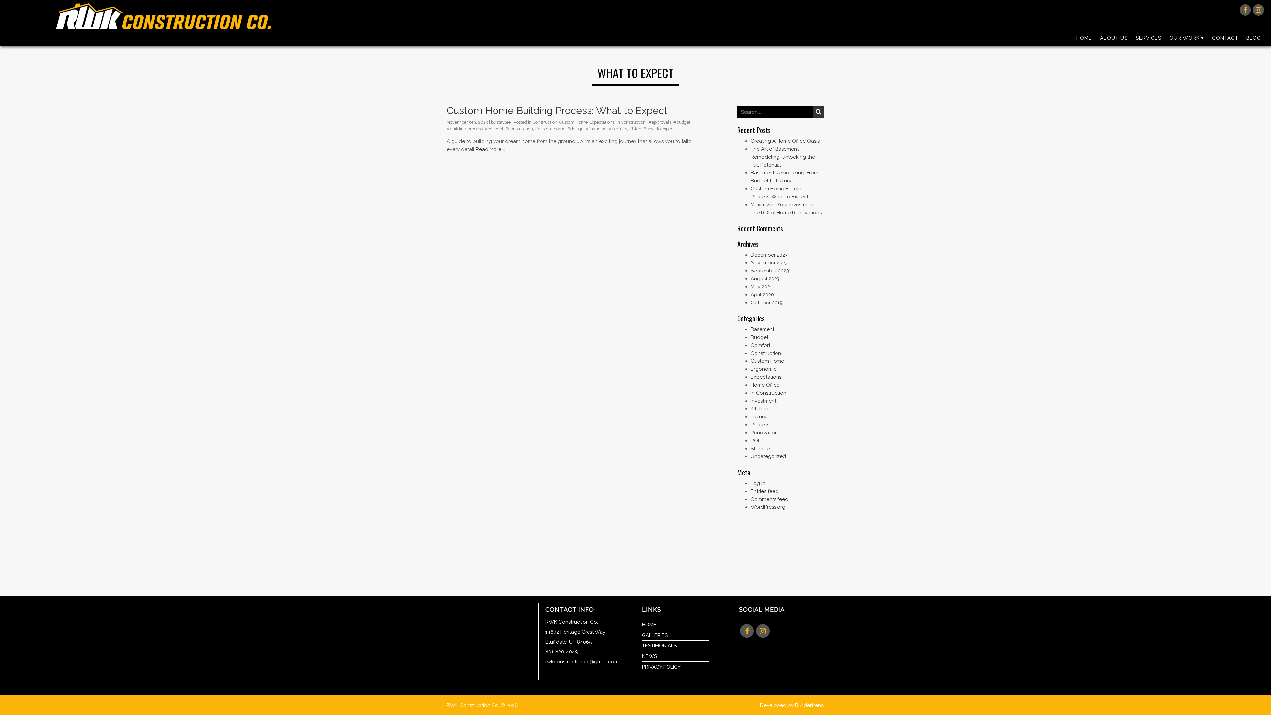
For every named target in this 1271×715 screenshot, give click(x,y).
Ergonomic (764, 369)
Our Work (1184, 38)
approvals (661, 122)
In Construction (631, 122)
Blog (1253, 38)
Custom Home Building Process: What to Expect (557, 110)
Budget (759, 337)
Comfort (760, 345)
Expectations (601, 122)
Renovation (764, 433)
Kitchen (759, 409)
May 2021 (761, 287)
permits (619, 128)
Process (760, 425)
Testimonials (659, 646)
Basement (762, 329)
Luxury (758, 417)
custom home (551, 128)
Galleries (655, 635)
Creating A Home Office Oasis (785, 141)
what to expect (660, 128)
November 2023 (769, 263)
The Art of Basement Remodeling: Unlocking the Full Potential (783, 157)
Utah (636, 128)
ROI (755, 441)
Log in (758, 483)
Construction (545, 122)
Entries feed (764, 491)
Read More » (491, 149)
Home (1084, 38)
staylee (504, 122)
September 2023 (770, 271)
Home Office (765, 385)
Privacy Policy (661, 667)
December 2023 (769, 255)
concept (495, 128)
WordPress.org (768, 507)
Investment (763, 401)
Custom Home (573, 122)
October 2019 (767, 303)
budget (683, 122)
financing (597, 128)
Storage (760, 449)
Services (1148, 38)
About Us (1114, 38)
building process (466, 128)
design (577, 128)
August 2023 (765, 279)
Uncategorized (768, 456)
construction (520, 128)
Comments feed (769, 499)
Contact (1225, 38)
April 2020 (762, 295)
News (649, 656)
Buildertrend (809, 705)
